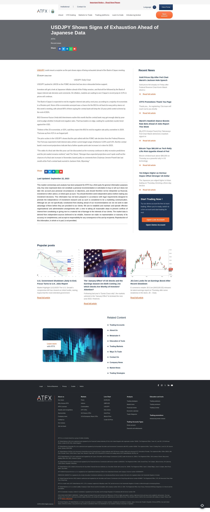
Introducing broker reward (157, 418)
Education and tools (157, 397)
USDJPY (40, 70)
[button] (60, 49)
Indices (83, 403)
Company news (62, 416)
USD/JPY (106, 406)
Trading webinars (155, 401)
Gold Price (107, 413)
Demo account (131, 425)
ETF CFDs (84, 410)
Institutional (65, 7)
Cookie (73, 386)
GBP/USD (107, 403)
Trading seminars (155, 404)
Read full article (149, 94)
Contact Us (81, 7)
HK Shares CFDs (86, 413)
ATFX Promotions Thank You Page (155, 102)
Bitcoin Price (107, 416)
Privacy (64, 386)
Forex (82, 400)
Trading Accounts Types (135, 422)
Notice (82, 386)
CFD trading (71, 15)
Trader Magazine (132, 414)
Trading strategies (132, 401)
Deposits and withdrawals (134, 428)
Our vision (61, 400)
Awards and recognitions (65, 410)
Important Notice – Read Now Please (105, 2)
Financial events (132, 407)
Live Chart (107, 397)
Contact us (61, 419)
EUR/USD (107, 400)
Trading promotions (156, 415)
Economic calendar (132, 411)
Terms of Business (52, 386)
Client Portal (166, 7)
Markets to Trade (85, 15)
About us (61, 397)
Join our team (62, 426)
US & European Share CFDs (89, 416)
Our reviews (61, 423)
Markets (83, 397)
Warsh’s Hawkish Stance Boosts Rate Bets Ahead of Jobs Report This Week (154, 124)
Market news (130, 404)
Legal (41, 386)
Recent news (56, 43)
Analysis (130, 397)
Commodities (85, 406)
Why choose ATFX (63, 403)
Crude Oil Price (108, 419)
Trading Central (154, 407)
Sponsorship (62, 413)
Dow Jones (107, 410)
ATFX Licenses (62, 406)
